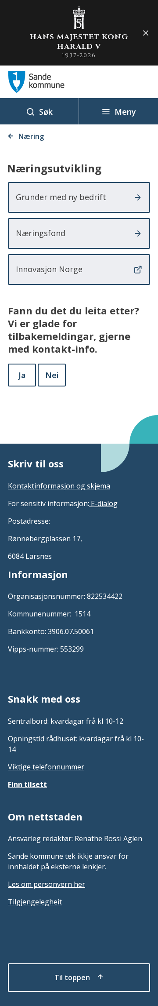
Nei (52, 375)
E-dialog (103, 503)
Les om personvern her (46, 884)
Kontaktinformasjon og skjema (59, 486)
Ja (22, 375)
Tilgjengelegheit (35, 902)
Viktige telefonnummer (46, 767)
